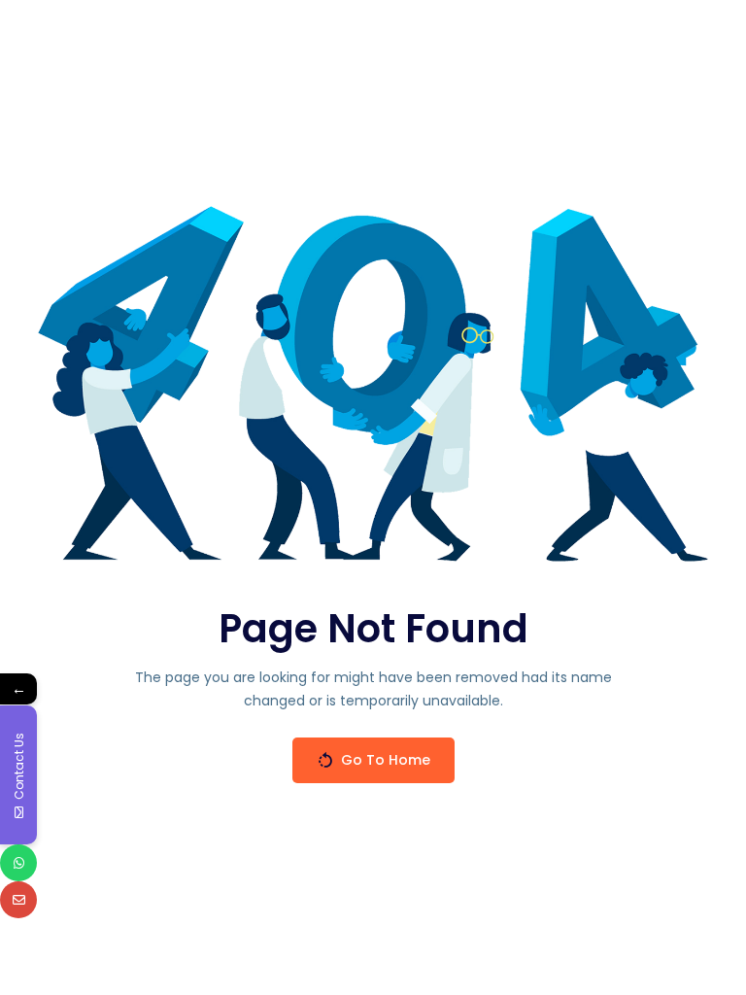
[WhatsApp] (18, 862)
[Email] (18, 899)
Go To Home (385, 760)
